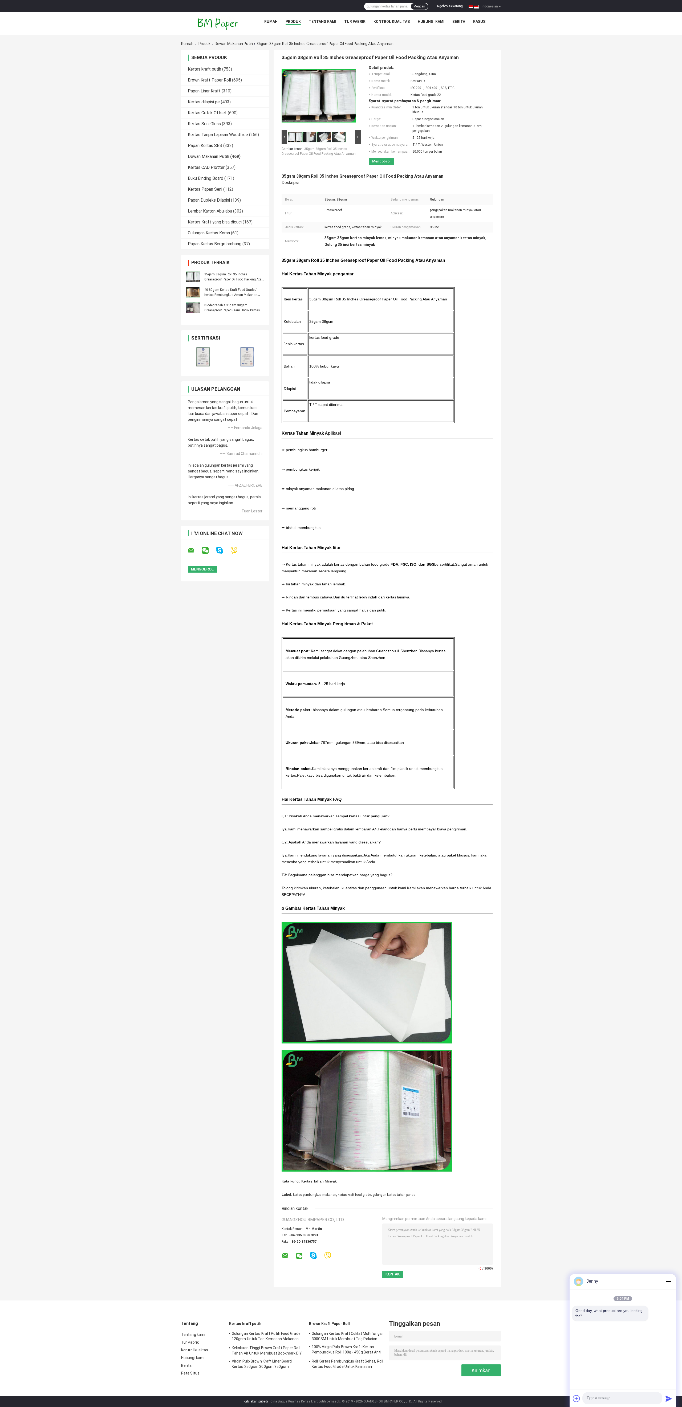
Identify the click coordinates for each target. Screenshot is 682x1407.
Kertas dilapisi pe (204, 101)
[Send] (668, 1398)
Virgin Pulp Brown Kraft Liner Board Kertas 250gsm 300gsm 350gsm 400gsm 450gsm (262, 1364)
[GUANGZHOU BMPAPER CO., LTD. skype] (223, 550)
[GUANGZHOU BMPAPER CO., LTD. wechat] (208, 550)
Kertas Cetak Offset (207, 112)
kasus (479, 21)
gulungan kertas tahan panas (393, 1195)
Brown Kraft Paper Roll (209, 80)
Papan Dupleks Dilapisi (209, 200)
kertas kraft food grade (354, 1195)
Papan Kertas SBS (205, 145)
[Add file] (576, 1398)
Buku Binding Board (205, 178)
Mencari (419, 6)
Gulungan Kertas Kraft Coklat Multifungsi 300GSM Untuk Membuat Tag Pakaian (347, 1336)
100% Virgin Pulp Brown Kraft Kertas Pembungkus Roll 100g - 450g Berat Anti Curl (346, 1350)
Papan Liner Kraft (204, 90)
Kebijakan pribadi (256, 1401)
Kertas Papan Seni (205, 189)
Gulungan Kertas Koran (209, 232)
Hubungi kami (431, 21)
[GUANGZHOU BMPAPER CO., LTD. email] (194, 550)
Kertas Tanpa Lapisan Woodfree (218, 134)
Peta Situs (190, 1373)
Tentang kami (322, 21)
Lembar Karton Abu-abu (210, 211)
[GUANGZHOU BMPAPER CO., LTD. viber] (237, 550)
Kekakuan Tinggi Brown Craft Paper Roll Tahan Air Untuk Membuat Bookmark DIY (267, 1350)
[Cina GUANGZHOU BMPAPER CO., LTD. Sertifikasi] (203, 356)
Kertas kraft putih (204, 69)
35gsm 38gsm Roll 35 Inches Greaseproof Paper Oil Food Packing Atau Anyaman (233, 279)
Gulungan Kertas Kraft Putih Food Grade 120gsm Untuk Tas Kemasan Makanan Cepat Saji (266, 1337)
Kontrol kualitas (392, 21)
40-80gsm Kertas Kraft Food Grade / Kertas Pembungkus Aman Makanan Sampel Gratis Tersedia (230, 295)
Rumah (271, 21)
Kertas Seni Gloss (204, 123)
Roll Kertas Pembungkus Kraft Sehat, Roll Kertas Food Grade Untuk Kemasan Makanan (347, 1364)
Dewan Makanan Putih (234, 44)
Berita (458, 21)
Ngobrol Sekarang (450, 6)
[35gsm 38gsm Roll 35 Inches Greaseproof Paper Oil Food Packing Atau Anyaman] (193, 276)
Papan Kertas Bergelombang (214, 243)
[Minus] (668, 1281)
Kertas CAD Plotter (206, 167)
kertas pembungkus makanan (314, 1195)
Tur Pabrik (355, 21)
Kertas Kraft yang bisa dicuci (215, 222)
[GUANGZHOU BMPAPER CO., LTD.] (218, 23)
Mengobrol (381, 161)
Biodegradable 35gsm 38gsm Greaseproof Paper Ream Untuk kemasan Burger (234, 310)
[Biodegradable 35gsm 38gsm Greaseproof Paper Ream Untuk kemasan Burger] (193, 307)
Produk (293, 21)
